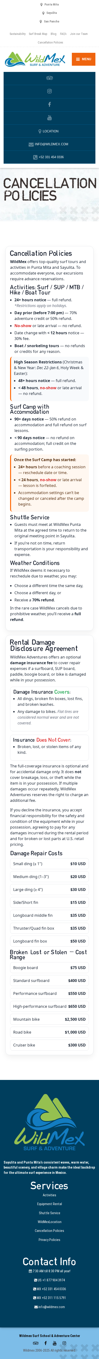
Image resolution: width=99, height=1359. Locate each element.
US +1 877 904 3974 (51, 1280)
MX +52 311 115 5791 (51, 1298)
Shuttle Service (49, 1213)
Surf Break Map (38, 34)
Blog (53, 34)
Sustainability (17, 34)
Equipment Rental (49, 1204)
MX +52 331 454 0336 (51, 1289)
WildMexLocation (50, 1222)
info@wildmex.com (51, 1307)
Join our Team (79, 34)
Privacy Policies (49, 1240)
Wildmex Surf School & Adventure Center (49, 1336)
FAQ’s (63, 34)
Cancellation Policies (50, 42)
